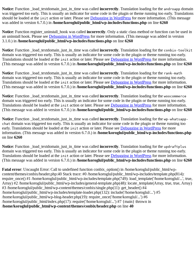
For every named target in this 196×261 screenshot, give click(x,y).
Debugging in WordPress (110, 18)
